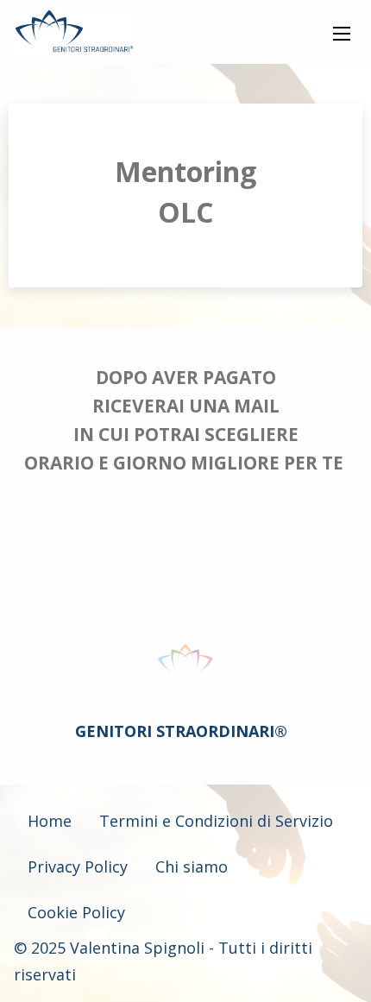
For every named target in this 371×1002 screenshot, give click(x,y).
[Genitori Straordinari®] (74, 32)
